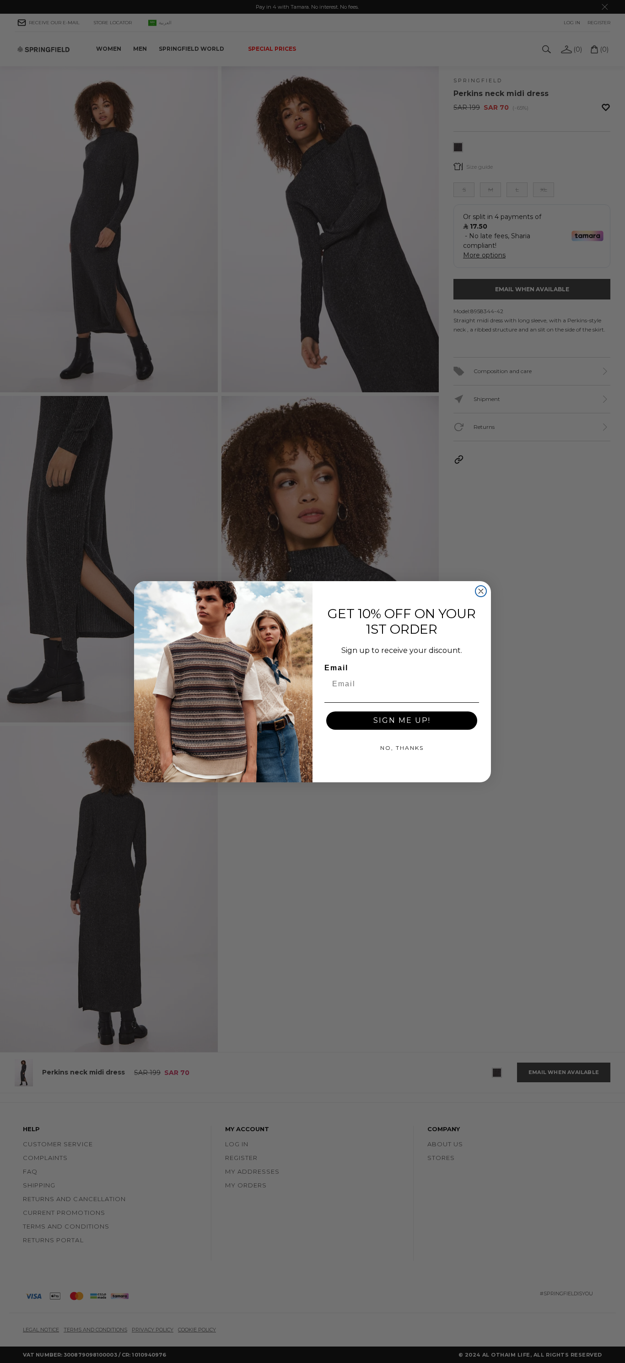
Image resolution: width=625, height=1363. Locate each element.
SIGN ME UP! (402, 720)
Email (336, 668)
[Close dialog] (480, 591)
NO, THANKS (402, 747)
